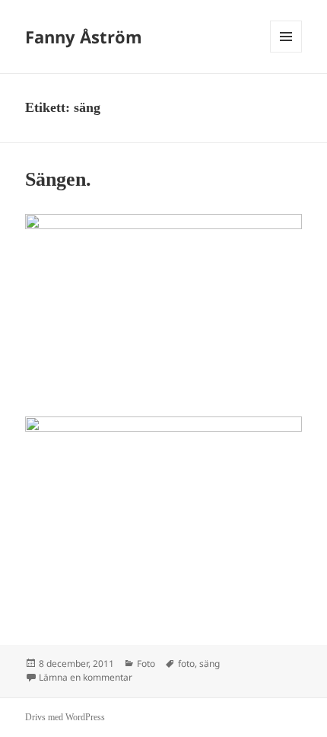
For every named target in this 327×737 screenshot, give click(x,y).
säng (209, 663)
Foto (146, 663)
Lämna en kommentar (85, 677)
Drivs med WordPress (65, 717)
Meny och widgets (286, 52)
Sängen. (58, 179)
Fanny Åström (83, 36)
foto (186, 663)
